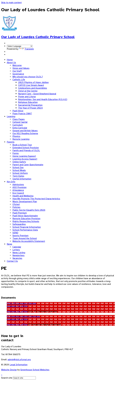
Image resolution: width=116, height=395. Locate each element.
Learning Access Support (24, 159)
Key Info (11, 181)
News (9, 244)
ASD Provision (19, 187)
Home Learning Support (24, 156)
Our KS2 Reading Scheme (25, 133)
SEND (15, 232)
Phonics (16, 136)
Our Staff (17, 71)
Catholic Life (18, 79)
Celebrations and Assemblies (32, 88)
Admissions (18, 184)
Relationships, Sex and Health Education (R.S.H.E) (42, 99)
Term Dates (18, 176)
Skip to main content (11, 2)
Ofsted (16, 204)
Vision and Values (20, 68)
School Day (17, 167)
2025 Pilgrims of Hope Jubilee (33, 82)
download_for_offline (17, 306)
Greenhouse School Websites (34, 369)
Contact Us (12, 261)
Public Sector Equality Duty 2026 (28, 210)
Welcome (17, 65)
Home (10, 59)
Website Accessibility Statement (28, 241)
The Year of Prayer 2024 (30, 108)
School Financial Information (26, 227)
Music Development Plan (24, 201)
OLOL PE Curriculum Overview (21, 303)
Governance (18, 73)
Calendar (16, 247)
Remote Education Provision (26, 218)
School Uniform (20, 173)
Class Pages (18, 119)
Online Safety (19, 161)
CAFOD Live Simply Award (31, 85)
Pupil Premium (19, 212)
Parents (10, 142)
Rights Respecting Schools (25, 221)
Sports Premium (20, 235)
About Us (11, 62)
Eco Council (18, 193)
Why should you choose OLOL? (27, 76)
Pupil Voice (17, 110)
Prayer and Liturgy (27, 96)
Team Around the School (24, 238)
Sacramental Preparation (30, 105)
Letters (16, 249)
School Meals (19, 170)
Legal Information (18, 364)
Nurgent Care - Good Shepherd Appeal (37, 93)
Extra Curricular (19, 127)
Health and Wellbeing (22, 195)
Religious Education (28, 102)
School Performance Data (25, 229)
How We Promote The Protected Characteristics (36, 198)
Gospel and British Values (25, 130)
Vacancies (17, 258)
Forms (15, 153)
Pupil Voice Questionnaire (25, 215)
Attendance (18, 190)
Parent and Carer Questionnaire (27, 164)
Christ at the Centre (27, 90)
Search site (6, 377)
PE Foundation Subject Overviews (23, 316)
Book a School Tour (22, 144)
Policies (16, 207)
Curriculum (17, 125)
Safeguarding (19, 224)
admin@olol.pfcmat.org (19, 359)
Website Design (9, 369)
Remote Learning (20, 139)
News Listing (18, 252)
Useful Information (21, 178)
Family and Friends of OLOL (26, 150)
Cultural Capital (19, 122)
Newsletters (18, 255)
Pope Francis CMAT (22, 113)
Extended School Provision (25, 147)
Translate (29, 49)
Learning (11, 116)
